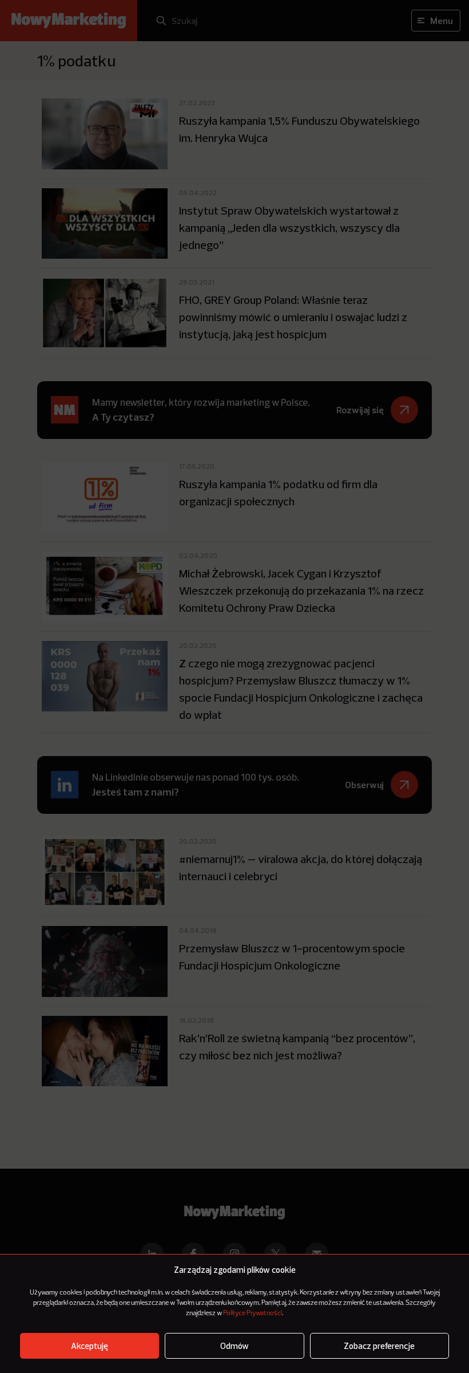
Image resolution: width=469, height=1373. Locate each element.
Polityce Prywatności (252, 1313)
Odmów (234, 1345)
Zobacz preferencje (379, 1345)
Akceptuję (89, 1345)
